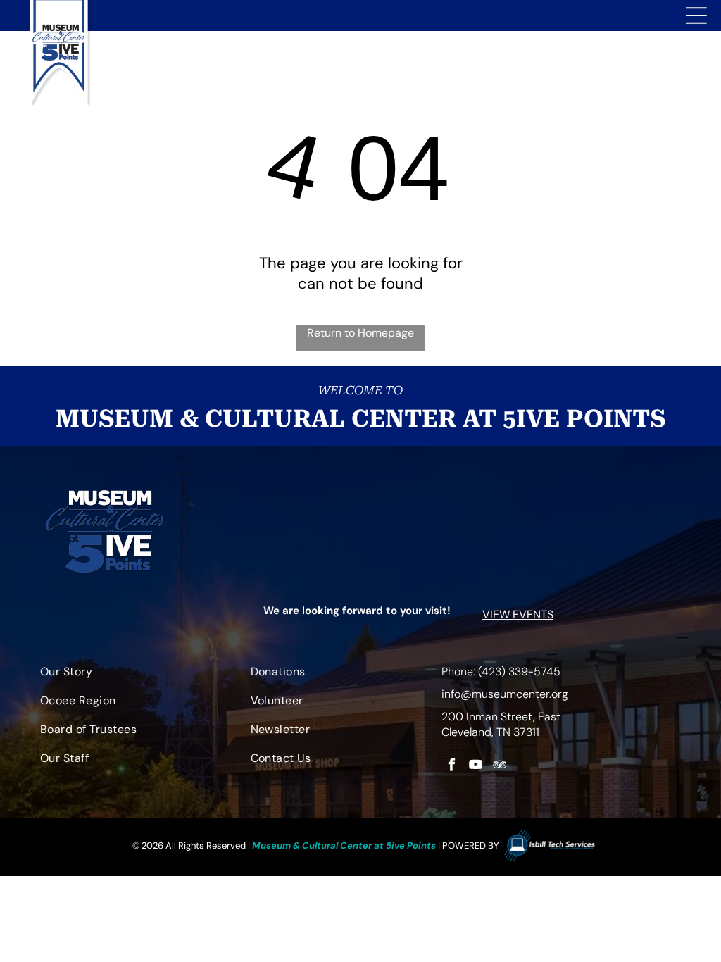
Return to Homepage (360, 332)
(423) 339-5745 (519, 671)
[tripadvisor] (499, 766)
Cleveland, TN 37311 (490, 732)
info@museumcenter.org (504, 694)
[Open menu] (696, 15)
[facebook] (451, 766)
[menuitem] (132, 675)
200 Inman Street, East (500, 716)
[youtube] (475, 766)
